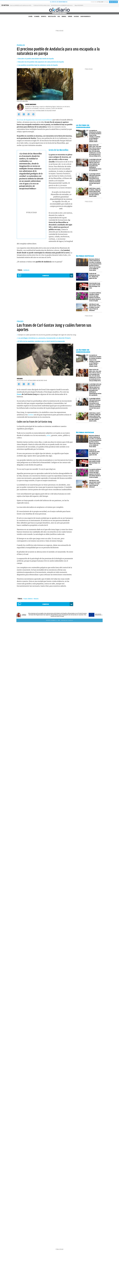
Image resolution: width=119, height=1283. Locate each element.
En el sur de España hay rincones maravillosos (34, 120)
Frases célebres (28, 599)
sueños (30, 415)
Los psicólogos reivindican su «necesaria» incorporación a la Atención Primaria (44, 338)
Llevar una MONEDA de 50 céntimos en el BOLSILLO (22, 5)
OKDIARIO (20, 378)
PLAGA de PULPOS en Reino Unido (42, 5)
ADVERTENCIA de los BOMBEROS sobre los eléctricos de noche (65, 5)
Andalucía (26, 270)
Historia (36, 599)
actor (48, 435)
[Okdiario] (59, 9)
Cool (58, 16)
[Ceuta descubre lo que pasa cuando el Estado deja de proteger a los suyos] (82, 286)
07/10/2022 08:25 (30, 110)
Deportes (43, 16)
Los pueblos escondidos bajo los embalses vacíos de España (38, 65)
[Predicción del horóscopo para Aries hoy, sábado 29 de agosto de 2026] (82, 277)
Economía (36, 16)
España (30, 16)
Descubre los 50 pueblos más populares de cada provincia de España (41, 62)
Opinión (70, 16)
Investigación (52, 16)
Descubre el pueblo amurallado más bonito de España (36, 58)
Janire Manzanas (30, 104)
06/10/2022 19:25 (22, 380)
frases (19, 394)
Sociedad (76, 16)
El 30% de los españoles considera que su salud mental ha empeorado (41, 341)
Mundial (64, 16)
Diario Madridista (85, 16)
